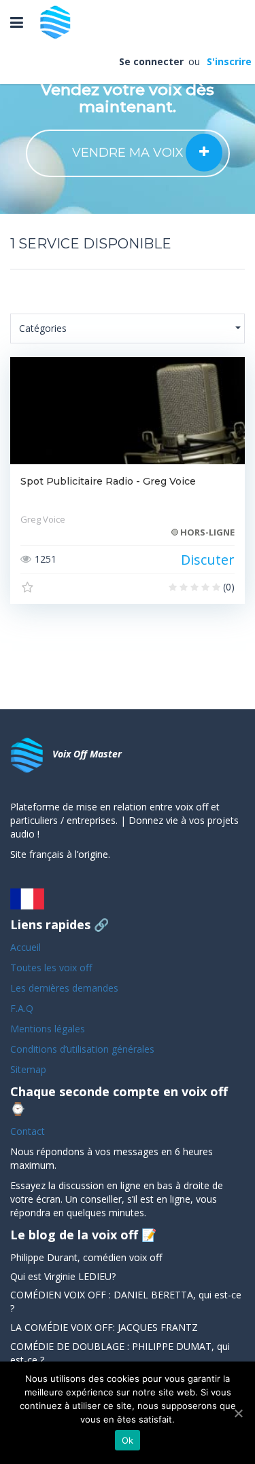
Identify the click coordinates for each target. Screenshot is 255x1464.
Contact (27, 1131)
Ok (128, 1440)
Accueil (25, 947)
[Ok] (238, 1413)
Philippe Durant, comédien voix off (86, 1257)
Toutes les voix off (51, 967)
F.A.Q (21, 1008)
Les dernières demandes (65, 987)
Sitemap (28, 1069)
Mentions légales (47, 1028)
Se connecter (152, 61)
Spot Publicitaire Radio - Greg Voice (108, 481)
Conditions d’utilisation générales (83, 1049)
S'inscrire (228, 61)
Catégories (43, 328)
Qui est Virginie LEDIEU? (63, 1276)
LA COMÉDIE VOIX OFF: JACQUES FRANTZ (104, 1327)
